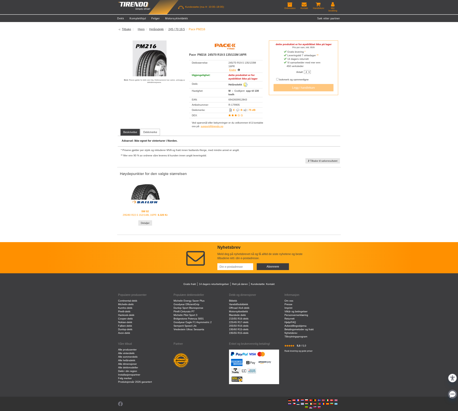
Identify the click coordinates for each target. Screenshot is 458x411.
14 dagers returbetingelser (214, 284)
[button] (452, 377)
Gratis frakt (189, 284)
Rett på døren (240, 284)
